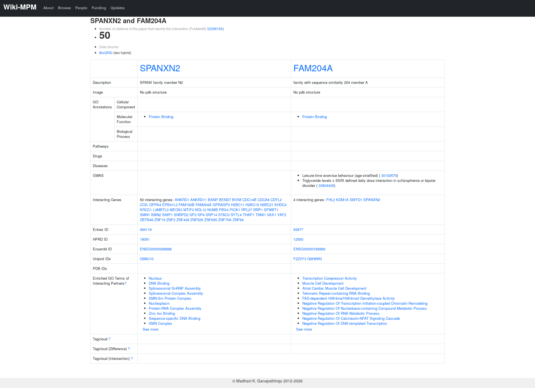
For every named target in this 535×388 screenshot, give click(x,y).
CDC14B (249, 199)
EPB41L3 (169, 204)
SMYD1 (356, 199)
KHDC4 (280, 204)
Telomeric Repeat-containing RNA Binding (336, 293)
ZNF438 (182, 219)
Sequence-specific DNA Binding (174, 318)
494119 (146, 229)
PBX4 (223, 209)
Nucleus (155, 278)
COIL (144, 204)
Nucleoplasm (159, 303)
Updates (118, 7)
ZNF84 (238, 219)
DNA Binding (159, 283)
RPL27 (246, 209)
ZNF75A (225, 219)
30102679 (389, 175)
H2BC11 (237, 204)
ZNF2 (170, 219)
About (48, 7)
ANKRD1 (182, 199)
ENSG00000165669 (309, 249)
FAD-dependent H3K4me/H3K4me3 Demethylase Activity (348, 298)
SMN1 (145, 214)
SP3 (192, 214)
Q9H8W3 (314, 258)
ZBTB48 (146, 219)
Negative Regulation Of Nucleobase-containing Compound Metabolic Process (364, 308)
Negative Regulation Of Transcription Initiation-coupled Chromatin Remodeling (364, 303)
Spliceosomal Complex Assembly (176, 293)
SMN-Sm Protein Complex (170, 298)
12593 (298, 239)
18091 (145, 239)
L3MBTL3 (161, 209)
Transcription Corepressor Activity (329, 278)
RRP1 (258, 209)
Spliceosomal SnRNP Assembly (175, 288)
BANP (213, 199)
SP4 (201, 214)
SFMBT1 (271, 209)
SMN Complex (160, 323)
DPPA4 (155, 204)
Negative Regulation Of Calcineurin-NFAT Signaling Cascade (351, 318)
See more (150, 329)
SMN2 (156, 214)
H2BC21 (266, 204)
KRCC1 (146, 209)
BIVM (236, 199)
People (81, 7)
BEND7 (225, 199)
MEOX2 (176, 209)
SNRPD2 (181, 214)
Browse (64, 7)
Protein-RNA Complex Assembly (175, 308)
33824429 (326, 185)
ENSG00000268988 (156, 249)
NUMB (212, 209)
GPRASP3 (221, 204)
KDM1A (342, 199)
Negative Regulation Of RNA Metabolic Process (341, 313)
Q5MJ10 (147, 258)
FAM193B (186, 204)
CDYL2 (276, 199)
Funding (99, 7)
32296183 (215, 28)
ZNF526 (196, 219)
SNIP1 (167, 214)
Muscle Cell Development (323, 283)
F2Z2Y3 (299, 258)
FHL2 (330, 199)
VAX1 (271, 214)
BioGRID (106, 52)
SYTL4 (236, 214)
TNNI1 (261, 214)
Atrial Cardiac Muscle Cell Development (334, 288)
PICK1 (235, 209)
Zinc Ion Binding (162, 313)
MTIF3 (188, 209)
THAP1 (248, 214)
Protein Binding (161, 116)
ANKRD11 (198, 199)
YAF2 (281, 214)
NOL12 (200, 209)
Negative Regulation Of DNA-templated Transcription (344, 323)
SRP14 (211, 214)
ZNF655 (210, 219)
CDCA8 (263, 199)
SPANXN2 (160, 67)
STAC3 (224, 214)
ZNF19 (159, 219)
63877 (298, 229)
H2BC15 (252, 204)
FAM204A (313, 67)
